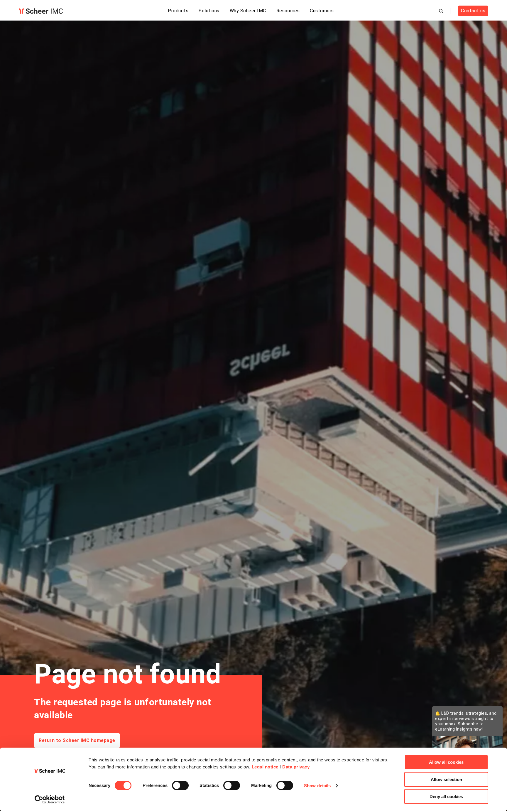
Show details (317, 785)
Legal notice (265, 766)
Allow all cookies (446, 762)
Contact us (473, 11)
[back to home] (41, 11)
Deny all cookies (446, 796)
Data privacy (296, 766)
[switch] (180, 785)
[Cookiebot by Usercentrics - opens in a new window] (49, 799)
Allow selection (446, 779)
